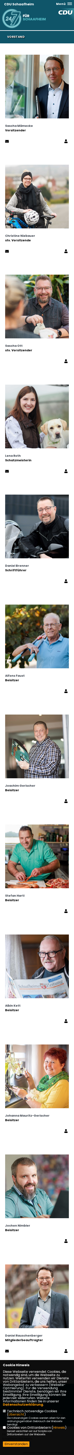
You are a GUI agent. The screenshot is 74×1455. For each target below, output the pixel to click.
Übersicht (16, 1414)
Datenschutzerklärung (23, 1404)
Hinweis (59, 1427)
